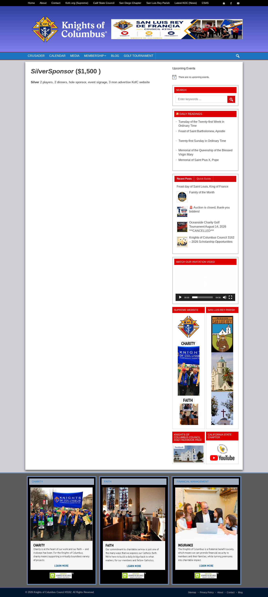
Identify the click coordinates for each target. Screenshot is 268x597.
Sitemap (192, 592)
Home (31, 3)
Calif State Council (103, 3)
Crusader (36, 55)
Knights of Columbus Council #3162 (52, 592)
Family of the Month (202, 192)
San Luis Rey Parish (158, 3)
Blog (115, 55)
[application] (205, 284)
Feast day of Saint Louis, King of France (202, 186)
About (43, 3)
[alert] (205, 77)
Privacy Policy (207, 592)
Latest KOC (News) (186, 3)
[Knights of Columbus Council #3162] (68, 10)
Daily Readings (190, 113)
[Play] (180, 297)
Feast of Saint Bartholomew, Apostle (201, 131)
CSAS (205, 3)
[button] (205, 284)
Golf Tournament (138, 55)
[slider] (202, 297)
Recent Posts (184, 178)
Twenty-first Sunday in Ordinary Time (202, 140)
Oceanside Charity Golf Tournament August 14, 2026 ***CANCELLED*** (207, 226)
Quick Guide (204, 178)
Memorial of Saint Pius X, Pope (198, 159)
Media (74, 55)
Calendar (57, 55)
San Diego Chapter (130, 3)
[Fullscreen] (230, 297)
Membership (94, 55)
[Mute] (224, 297)
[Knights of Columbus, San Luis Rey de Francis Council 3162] (188, 370)
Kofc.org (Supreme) (76, 3)
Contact (55, 3)
